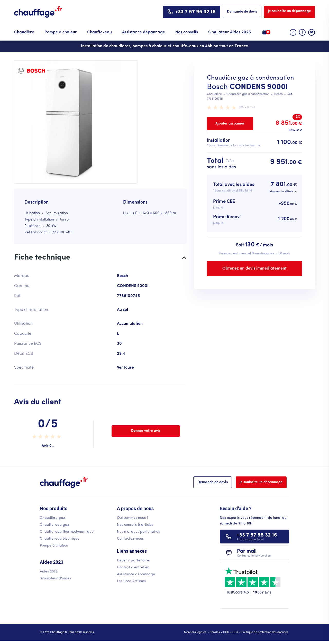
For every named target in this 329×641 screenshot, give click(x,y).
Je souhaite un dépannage (289, 11)
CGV (235, 632)
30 (48, 226)
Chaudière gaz (52, 518)
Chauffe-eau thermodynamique (67, 532)
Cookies (214, 632)
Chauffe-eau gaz (54, 525)
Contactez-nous (130, 539)
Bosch (217, 87)
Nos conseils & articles (135, 525)
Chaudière (24, 32)
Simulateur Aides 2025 (229, 32)
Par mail (254, 553)
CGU (226, 632)
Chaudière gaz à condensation (248, 94)
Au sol (64, 220)
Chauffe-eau (99, 32)
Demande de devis (242, 12)
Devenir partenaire (133, 560)
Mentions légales (195, 632)
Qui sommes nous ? (133, 518)
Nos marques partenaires (138, 532)
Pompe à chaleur (60, 32)
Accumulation (56, 213)
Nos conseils (186, 32)
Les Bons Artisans (131, 581)
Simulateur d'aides (55, 578)
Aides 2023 (48, 571)
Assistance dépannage (143, 32)
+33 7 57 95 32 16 (195, 12)
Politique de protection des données (264, 632)
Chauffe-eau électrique (59, 539)
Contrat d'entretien (133, 567)
